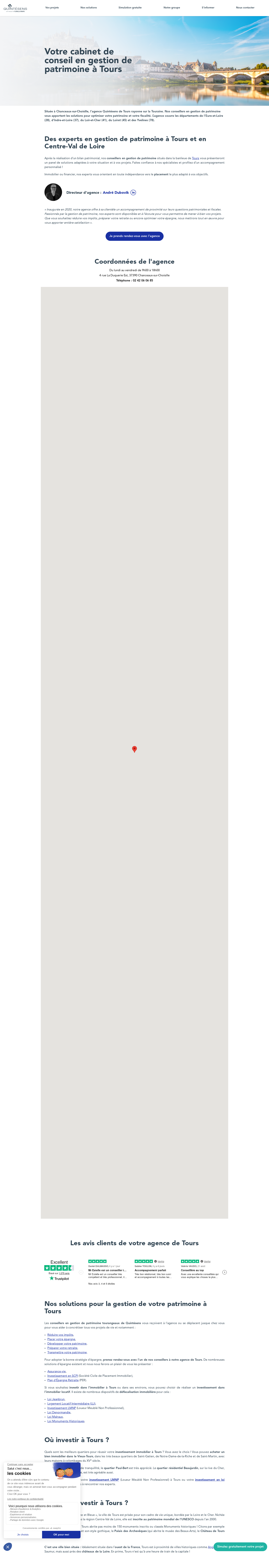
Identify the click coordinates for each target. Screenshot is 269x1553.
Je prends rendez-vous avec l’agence (134, 236)
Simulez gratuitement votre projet (240, 1546)
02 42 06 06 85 (143, 280)
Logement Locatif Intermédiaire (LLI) (71, 1403)
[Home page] (15, 8)
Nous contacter (245, 7)
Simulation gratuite (130, 7)
